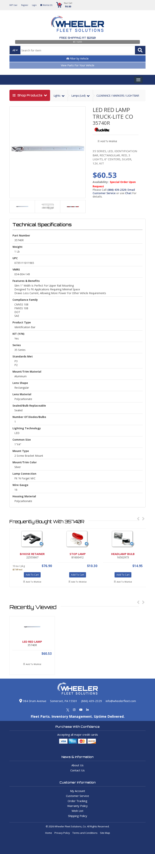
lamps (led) (78, 95)
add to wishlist (108, 141)
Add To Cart (32, 574)
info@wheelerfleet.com (121, 701)
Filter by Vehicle (79, 58)
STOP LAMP (78, 553)
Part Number (21, 235)
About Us (77, 765)
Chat (128, 193)
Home (48, 833)
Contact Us (77, 770)
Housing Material (24, 496)
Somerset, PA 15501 (63, 701)
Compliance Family (25, 299)
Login (34, 5)
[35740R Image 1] (48, 148)
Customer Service (77, 796)
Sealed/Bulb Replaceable (29, 405)
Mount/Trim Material (26, 371)
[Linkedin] (87, 709)
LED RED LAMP (111, 110)
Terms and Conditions (85, 833)
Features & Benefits (26, 281)
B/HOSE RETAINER (32, 553)
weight (17, 247)
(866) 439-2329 (116, 189)
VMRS (16, 269)
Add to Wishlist (33, 581)
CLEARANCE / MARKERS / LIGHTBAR (117, 95)
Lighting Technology (26, 428)
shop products (30, 95)
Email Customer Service (114, 191)
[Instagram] (74, 709)
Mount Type (20, 451)
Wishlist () (47, 5)
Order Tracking (77, 801)
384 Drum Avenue (34, 701)
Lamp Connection (24, 473)
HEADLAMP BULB (123, 553)
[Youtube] (80, 709)
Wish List (77, 811)
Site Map (105, 833)
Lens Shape (20, 383)
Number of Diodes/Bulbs (29, 417)
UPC (15, 258)
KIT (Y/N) (18, 334)
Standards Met (22, 356)
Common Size (21, 439)
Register (24, 5)
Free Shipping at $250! (77, 37)
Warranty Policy (77, 806)
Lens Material (21, 394)
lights (57, 95)
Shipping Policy (77, 816)
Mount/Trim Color (24, 462)
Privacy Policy (62, 833)
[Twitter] (67, 709)
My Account (77, 791)
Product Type (21, 322)
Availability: (100, 182)
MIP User (13, 5)
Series (16, 345)
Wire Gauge (20, 485)
